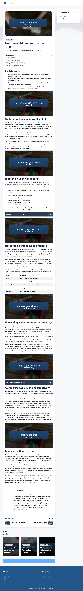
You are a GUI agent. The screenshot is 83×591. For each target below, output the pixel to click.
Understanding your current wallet (14, 59)
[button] (17, 512)
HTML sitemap (46, 576)
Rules (4, 580)
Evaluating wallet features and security (15, 63)
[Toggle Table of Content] (50, 56)
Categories (6, 576)
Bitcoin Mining (62, 19)
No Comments (38, 50)
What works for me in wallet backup (10, 550)
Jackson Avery (19, 490)
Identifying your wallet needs (13, 60)
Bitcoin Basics (62, 16)
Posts (4, 578)
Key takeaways (11, 57)
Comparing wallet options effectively (15, 65)
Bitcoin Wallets (9, 39)
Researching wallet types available (14, 62)
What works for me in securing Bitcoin (46, 550)
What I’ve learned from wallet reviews (29, 550)
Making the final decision (12, 67)
